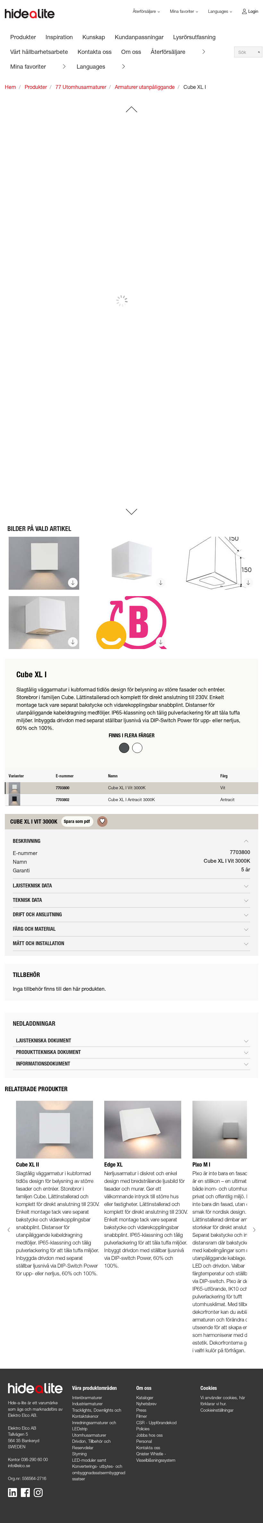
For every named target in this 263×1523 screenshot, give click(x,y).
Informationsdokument (43, 1064)
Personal (144, 1441)
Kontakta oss (148, 1447)
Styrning (79, 1453)
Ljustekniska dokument (43, 1041)
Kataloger (144, 1397)
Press (141, 1410)
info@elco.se (19, 1465)
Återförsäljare (168, 51)
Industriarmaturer (87, 1403)
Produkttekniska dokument (48, 1052)
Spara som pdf (77, 821)
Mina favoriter (28, 66)
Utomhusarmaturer (89, 1435)
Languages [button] (218, 11)
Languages (91, 66)
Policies (142, 1428)
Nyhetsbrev (146, 1403)
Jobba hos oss (149, 1435)
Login (253, 11)
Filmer (141, 1416)
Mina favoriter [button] (182, 11)
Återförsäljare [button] (145, 11)
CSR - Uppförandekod (156, 1422)
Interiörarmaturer (87, 1397)
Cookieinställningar (216, 1410)
